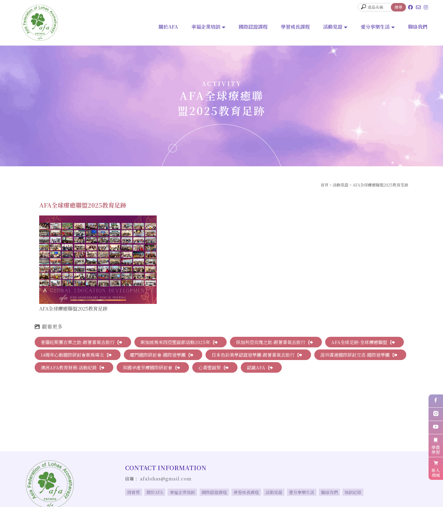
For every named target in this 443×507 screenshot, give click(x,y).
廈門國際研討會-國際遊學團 (158, 355)
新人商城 (436, 472)
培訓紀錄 (352, 492)
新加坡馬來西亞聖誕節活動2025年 (175, 342)
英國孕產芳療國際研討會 (147, 367)
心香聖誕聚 (209, 367)
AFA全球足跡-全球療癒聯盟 (359, 342)
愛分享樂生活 (375, 26)
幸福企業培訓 (205, 26)
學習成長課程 (295, 26)
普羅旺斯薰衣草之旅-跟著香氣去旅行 (78, 342)
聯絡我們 (417, 26)
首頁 (324, 185)
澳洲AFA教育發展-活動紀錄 (69, 367)
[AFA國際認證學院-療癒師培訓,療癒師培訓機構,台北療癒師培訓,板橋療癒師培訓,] (40, 23)
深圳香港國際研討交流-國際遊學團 (355, 355)
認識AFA (256, 367)
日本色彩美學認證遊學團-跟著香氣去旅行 (253, 355)
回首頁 (133, 492)
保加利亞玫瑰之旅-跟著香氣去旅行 (270, 342)
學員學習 (436, 449)
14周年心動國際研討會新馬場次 (72, 355)
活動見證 (332, 26)
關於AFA (168, 26)
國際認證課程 (253, 26)
